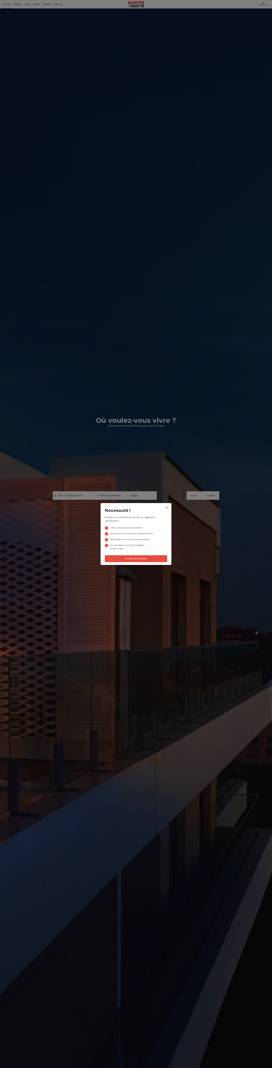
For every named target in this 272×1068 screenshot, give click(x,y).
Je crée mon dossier (136, 558)
